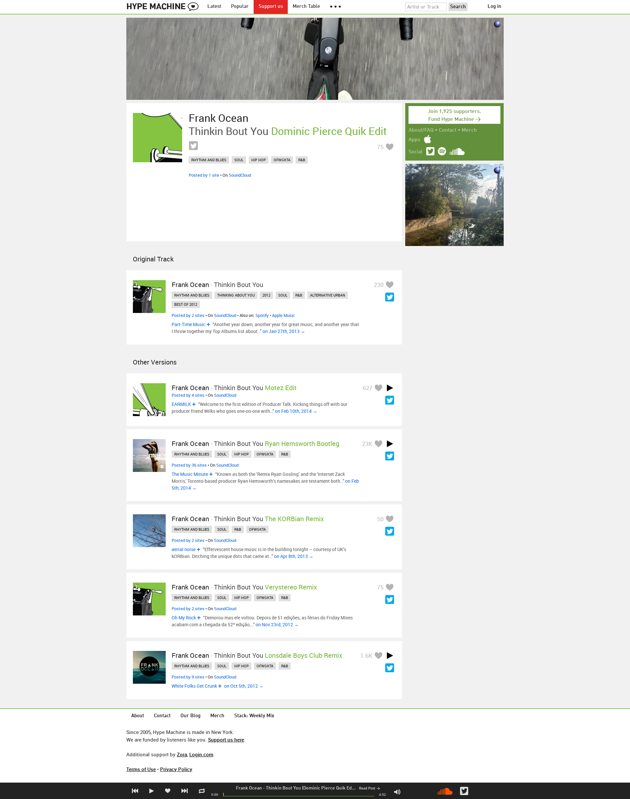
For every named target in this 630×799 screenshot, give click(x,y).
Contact (447, 130)
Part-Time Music (188, 324)
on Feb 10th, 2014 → (296, 411)
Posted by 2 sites (188, 315)
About (137, 716)
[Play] (389, 388)
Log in (494, 6)
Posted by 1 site (204, 175)
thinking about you (236, 295)
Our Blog (190, 716)
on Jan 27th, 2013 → (283, 331)
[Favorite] (389, 146)
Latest (214, 6)
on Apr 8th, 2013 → (293, 556)
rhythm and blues (208, 159)
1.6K (366, 655)
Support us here (226, 739)
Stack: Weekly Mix (254, 716)
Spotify (262, 315)
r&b (301, 159)
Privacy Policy (176, 769)
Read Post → (369, 788)
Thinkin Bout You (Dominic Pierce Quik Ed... (311, 788)
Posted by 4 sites (188, 395)
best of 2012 (185, 304)
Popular (240, 6)
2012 (266, 295)
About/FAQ (421, 130)
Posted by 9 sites (188, 677)
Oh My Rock (184, 617)
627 (367, 388)
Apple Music (283, 315)
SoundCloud (240, 175)
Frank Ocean (249, 788)
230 (379, 285)
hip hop (258, 159)
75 (380, 147)
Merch (469, 130)
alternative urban (327, 295)
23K (367, 444)
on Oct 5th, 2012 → (243, 686)
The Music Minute (190, 474)
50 (380, 519)
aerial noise (184, 549)
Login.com (201, 754)
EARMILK (181, 404)
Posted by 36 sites (189, 465)
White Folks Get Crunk (194, 686)
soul (238, 159)
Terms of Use (141, 769)
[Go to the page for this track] (157, 137)
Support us (271, 6)
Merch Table (306, 6)
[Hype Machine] (164, 7)
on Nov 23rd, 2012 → (277, 624)
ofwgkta (282, 159)
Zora (182, 754)
